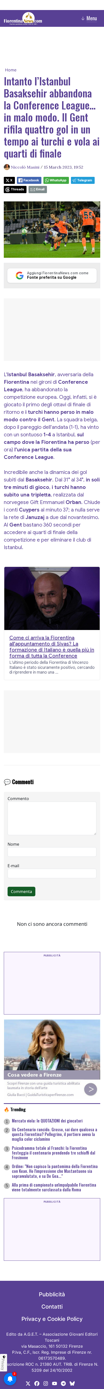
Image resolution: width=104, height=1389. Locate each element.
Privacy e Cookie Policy (52, 1319)
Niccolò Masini (25, 167)
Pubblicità (52, 1294)
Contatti (52, 1306)
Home (10, 69)
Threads (17, 189)
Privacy (3, 1364)
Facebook (31, 180)
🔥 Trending (15, 1109)
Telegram (84, 180)
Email (40, 189)
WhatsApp (58, 180)
